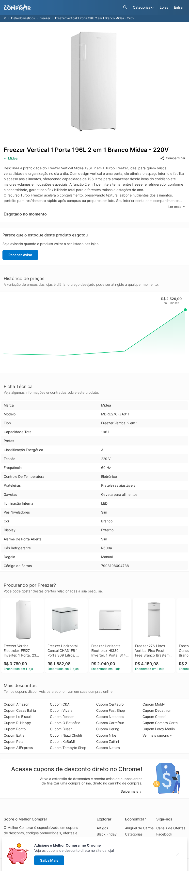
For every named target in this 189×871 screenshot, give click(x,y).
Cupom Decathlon (156, 710)
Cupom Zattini (107, 741)
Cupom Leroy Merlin (158, 729)
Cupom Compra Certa (160, 723)
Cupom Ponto (15, 729)
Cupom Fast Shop (110, 710)
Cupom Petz (14, 741)
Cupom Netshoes (110, 716)
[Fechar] (179, 854)
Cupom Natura (108, 748)
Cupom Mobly (153, 704)
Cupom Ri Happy (17, 723)
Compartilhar (175, 158)
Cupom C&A (59, 704)
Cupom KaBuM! (62, 741)
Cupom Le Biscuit (18, 716)
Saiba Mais (49, 860)
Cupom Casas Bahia (20, 710)
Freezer (45, 18)
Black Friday (107, 834)
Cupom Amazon (16, 704)
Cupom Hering (107, 729)
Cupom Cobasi (154, 716)
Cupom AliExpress (18, 748)
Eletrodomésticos (23, 18)
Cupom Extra (14, 735)
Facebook (164, 834)
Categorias (133, 834)
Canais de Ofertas (170, 828)
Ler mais (174, 207)
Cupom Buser (61, 729)
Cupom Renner (62, 716)
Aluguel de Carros (139, 828)
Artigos (102, 828)
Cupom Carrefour (110, 723)
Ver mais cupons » (157, 735)
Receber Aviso (20, 255)
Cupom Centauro (110, 704)
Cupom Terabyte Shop (68, 748)
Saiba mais (129, 791)
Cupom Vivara (61, 710)
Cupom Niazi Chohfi (66, 735)
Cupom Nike (106, 735)
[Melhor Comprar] (62, 7)
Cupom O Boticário (65, 723)
